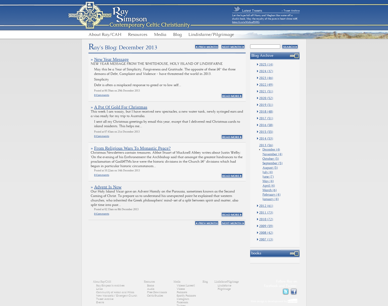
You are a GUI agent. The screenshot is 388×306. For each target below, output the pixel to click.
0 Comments (101, 95)
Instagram (183, 298)
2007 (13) (266, 239)
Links (99, 288)
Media (160, 34)
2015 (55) (266, 132)
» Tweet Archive (291, 10)
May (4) (268, 181)
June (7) (268, 177)
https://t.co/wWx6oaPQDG (246, 22)
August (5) (270, 168)
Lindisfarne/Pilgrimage (211, 34)
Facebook (182, 302)
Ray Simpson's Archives (110, 285)
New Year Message (111, 59)
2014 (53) (266, 138)
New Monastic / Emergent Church (116, 295)
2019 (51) (266, 105)
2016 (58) (266, 125)
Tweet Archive (104, 298)
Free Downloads (157, 292)
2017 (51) (266, 118)
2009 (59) (266, 226)
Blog (177, 34)
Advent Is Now (107, 186)
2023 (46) (266, 78)
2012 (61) (266, 206)
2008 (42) (266, 233)
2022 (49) (266, 85)
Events (100, 302)
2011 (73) (266, 212)
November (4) (272, 154)
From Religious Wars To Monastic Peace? (132, 148)
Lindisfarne (224, 285)
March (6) (269, 190)
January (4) (270, 199)
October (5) (270, 159)
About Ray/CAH (104, 34)
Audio (150, 288)
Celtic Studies (155, 295)
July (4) (267, 172)
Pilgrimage (224, 288)
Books (150, 285)
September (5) (272, 163)
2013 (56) (266, 145)
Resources (137, 34)
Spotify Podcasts (186, 295)
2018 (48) (266, 111)
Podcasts (182, 292)
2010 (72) (266, 219)
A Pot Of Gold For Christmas (120, 107)
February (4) (271, 194)
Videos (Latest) (186, 285)
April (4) (268, 186)
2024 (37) (266, 71)
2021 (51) (266, 91)
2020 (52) (266, 98)
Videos (181, 288)
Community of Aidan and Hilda (115, 292)
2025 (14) (266, 64)
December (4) (271, 149)
